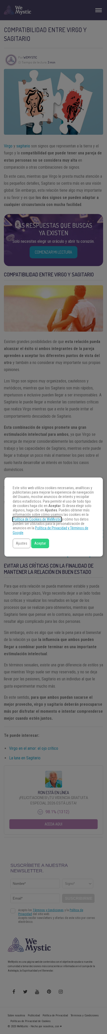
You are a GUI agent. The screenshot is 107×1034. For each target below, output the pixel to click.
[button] (21, 543)
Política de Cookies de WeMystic (37, 519)
